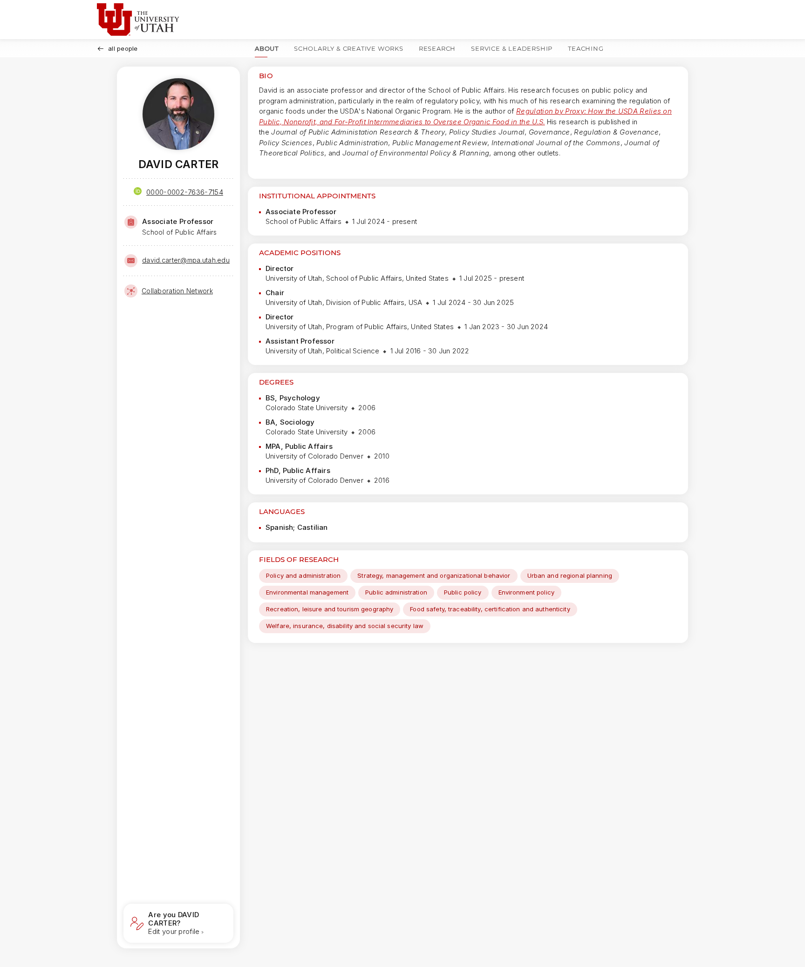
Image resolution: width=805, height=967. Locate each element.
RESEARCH (437, 48)
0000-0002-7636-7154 (184, 192)
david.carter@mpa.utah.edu (186, 260)
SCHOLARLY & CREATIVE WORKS (348, 48)
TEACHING (585, 48)
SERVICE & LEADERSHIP (512, 48)
